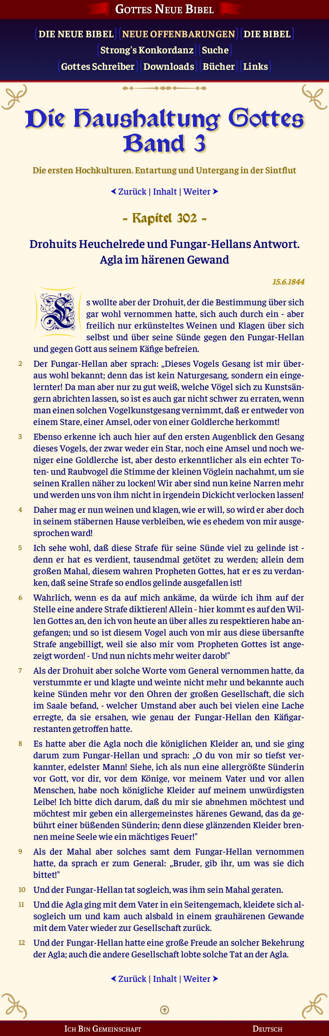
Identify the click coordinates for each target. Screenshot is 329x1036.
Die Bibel (267, 33)
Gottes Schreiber (98, 65)
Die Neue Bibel (76, 33)
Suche (215, 49)
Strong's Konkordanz (146, 49)
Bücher (219, 65)
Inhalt (165, 191)
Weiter (201, 191)
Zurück (128, 191)
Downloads (168, 65)
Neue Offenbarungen (179, 33)
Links (255, 65)
